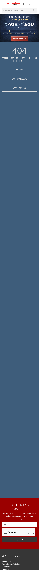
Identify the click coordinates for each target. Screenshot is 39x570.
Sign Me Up (19, 540)
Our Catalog (19, 79)
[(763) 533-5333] (29, 3)
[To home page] (13, 3)
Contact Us (19, 88)
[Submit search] (33, 10)
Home (19, 69)
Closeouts (6, 567)
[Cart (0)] (35, 3)
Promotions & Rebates (11, 564)
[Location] (23, 3)
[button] (3, 3)
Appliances (6, 561)
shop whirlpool (19, 38)
